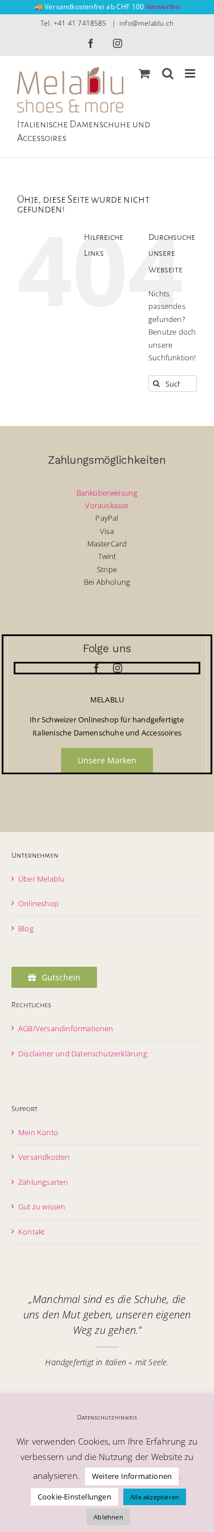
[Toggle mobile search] (167, 73)
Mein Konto (38, 1132)
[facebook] (96, 668)
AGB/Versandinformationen (66, 1028)
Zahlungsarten (43, 1182)
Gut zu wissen (42, 1206)
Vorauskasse (106, 505)
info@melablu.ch (146, 23)
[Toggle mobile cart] (144, 73)
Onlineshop (38, 903)
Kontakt (31, 1232)
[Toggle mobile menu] (191, 73)
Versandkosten (44, 1157)
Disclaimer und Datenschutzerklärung (82, 1053)
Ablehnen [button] (108, 1517)
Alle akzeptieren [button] (154, 1497)
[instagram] (117, 668)
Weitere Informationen (132, 1476)
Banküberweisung (107, 493)
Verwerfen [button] (163, 6)
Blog (26, 928)
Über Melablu (41, 879)
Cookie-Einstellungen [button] (74, 1496)
